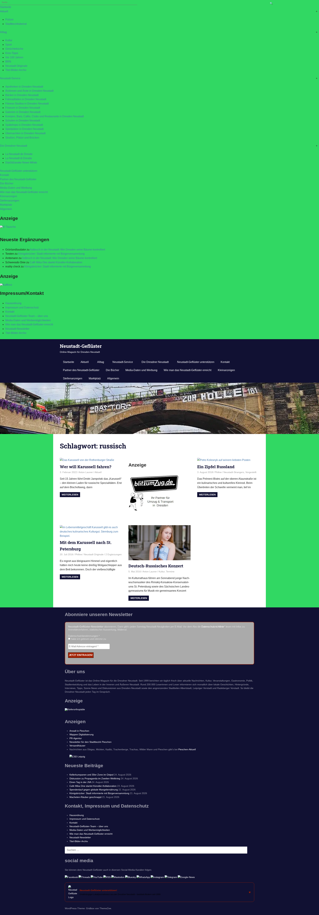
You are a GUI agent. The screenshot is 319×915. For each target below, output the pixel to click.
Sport (8, 44)
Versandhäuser (77, 745)
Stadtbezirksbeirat (16, 23)
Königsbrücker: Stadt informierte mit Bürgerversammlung (51, 253)
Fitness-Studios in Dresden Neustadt (27, 103)
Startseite (5, 7)
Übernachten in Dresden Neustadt (25, 133)
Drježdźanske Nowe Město (21, 162)
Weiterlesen (70, 494)
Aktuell (4, 11)
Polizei (9, 19)
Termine (170, 571)
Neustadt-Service (10, 78)
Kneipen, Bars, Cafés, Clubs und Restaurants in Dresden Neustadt (44, 116)
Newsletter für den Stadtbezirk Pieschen (90, 742)
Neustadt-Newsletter (17, 328)
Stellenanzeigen (9, 200)
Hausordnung (13, 303)
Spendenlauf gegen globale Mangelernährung (93, 789)
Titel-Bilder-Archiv (15, 70)
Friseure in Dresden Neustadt (22, 107)
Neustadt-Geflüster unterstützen (18, 170)
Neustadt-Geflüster (81, 346)
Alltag (3, 32)
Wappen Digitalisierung (81, 734)
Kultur (8, 40)
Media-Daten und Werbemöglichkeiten (28, 320)
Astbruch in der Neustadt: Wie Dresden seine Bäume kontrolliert (67, 249)
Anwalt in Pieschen (79, 730)
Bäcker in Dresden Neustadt (22, 95)
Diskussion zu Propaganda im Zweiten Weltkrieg (94, 778)
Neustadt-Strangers (233, 472)
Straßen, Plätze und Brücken (22, 137)
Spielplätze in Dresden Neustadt (24, 129)
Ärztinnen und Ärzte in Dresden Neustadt (29, 90)
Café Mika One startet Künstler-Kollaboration (56, 262)
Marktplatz (6, 204)
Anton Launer (86, 472)
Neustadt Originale (16, 65)
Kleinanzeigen (8, 196)
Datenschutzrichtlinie (212, 626)
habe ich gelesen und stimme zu (88, 638)
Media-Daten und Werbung (16, 187)
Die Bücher (6, 183)
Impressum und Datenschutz (22, 307)
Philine (218, 472)
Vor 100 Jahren (14, 57)
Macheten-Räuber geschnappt (85, 797)
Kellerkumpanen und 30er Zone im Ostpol (91, 774)
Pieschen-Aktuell (187, 749)
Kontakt (4, 175)
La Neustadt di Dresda (18, 158)
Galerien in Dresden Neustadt (22, 112)
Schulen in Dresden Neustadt (22, 120)
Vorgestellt (250, 472)
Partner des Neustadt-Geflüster (18, 179)
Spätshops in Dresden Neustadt (24, 124)
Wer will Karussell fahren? (85, 466)
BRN (8, 61)
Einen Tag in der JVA (80, 782)
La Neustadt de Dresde (19, 154)
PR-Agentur (75, 738)
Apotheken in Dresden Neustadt (24, 86)
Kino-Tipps (11, 53)
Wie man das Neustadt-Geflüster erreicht (24, 192)
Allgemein (6, 209)
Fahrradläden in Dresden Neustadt (25, 99)
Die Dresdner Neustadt (13, 145)
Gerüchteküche (14, 48)
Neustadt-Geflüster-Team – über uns (26, 316)
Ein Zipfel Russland (215, 466)
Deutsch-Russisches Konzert (155, 566)
